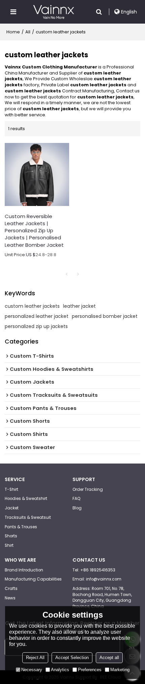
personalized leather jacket (36, 316)
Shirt (9, 545)
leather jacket (79, 306)
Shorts (11, 536)
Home (13, 32)
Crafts (11, 588)
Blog (77, 508)
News (10, 598)
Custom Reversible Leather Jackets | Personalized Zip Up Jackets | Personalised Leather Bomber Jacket (34, 230)
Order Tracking (87, 489)
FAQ (76, 498)
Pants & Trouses (21, 527)
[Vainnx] (53, 11)
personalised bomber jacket (105, 316)
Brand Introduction (24, 570)
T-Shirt (11, 489)
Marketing (119, 669)
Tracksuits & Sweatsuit (28, 517)
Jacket (12, 508)
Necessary (31, 669)
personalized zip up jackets (36, 326)
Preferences (90, 669)
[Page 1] (67, 274)
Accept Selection (72, 657)
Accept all (109, 657)
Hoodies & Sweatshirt (26, 498)
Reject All (35, 657)
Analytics (60, 669)
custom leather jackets (32, 306)
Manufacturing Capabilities (33, 579)
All (27, 32)
